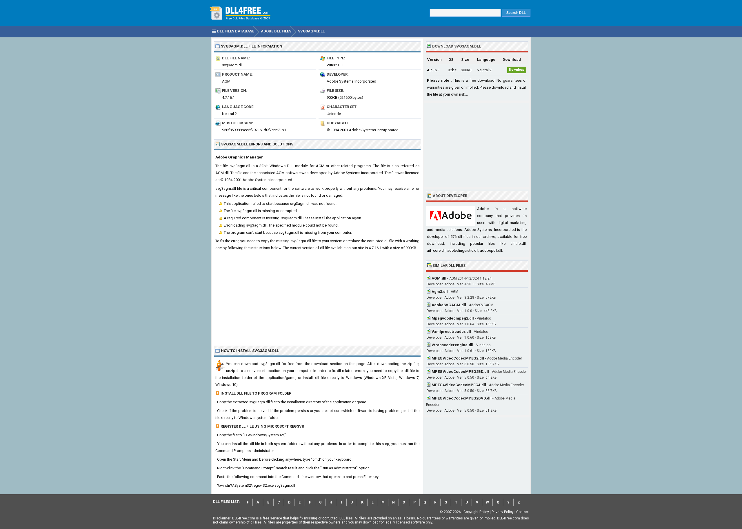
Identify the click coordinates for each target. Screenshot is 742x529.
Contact (522, 512)
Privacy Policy (503, 512)
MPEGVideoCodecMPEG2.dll (458, 358)
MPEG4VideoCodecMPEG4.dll (459, 385)
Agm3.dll (440, 291)
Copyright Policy (476, 512)
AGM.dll (439, 278)
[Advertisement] (317, 297)
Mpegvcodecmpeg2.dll (453, 318)
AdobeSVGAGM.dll (449, 305)
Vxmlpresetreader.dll (451, 331)
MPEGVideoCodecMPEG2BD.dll (460, 371)
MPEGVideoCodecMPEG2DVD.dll (462, 398)
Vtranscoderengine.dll (452, 345)
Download (517, 70)
